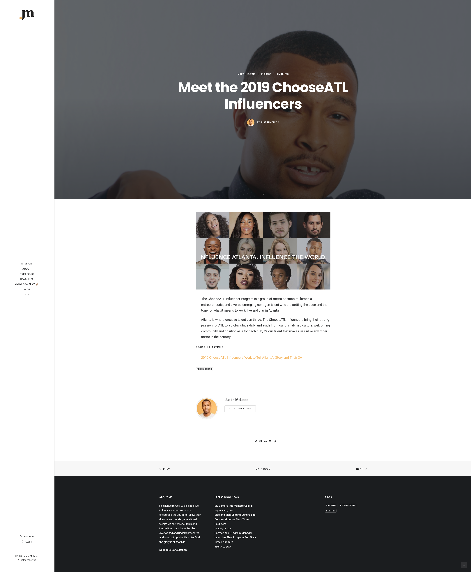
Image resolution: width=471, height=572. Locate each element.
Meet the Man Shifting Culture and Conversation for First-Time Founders (235, 519)
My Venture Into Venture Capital (234, 505)
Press (267, 74)
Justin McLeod (270, 122)
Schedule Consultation (173, 549)
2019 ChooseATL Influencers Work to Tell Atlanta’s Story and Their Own (252, 357)
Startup (330, 511)
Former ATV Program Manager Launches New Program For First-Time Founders (235, 537)
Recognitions (204, 369)
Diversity (331, 505)
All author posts (240, 408)
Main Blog (263, 468)
